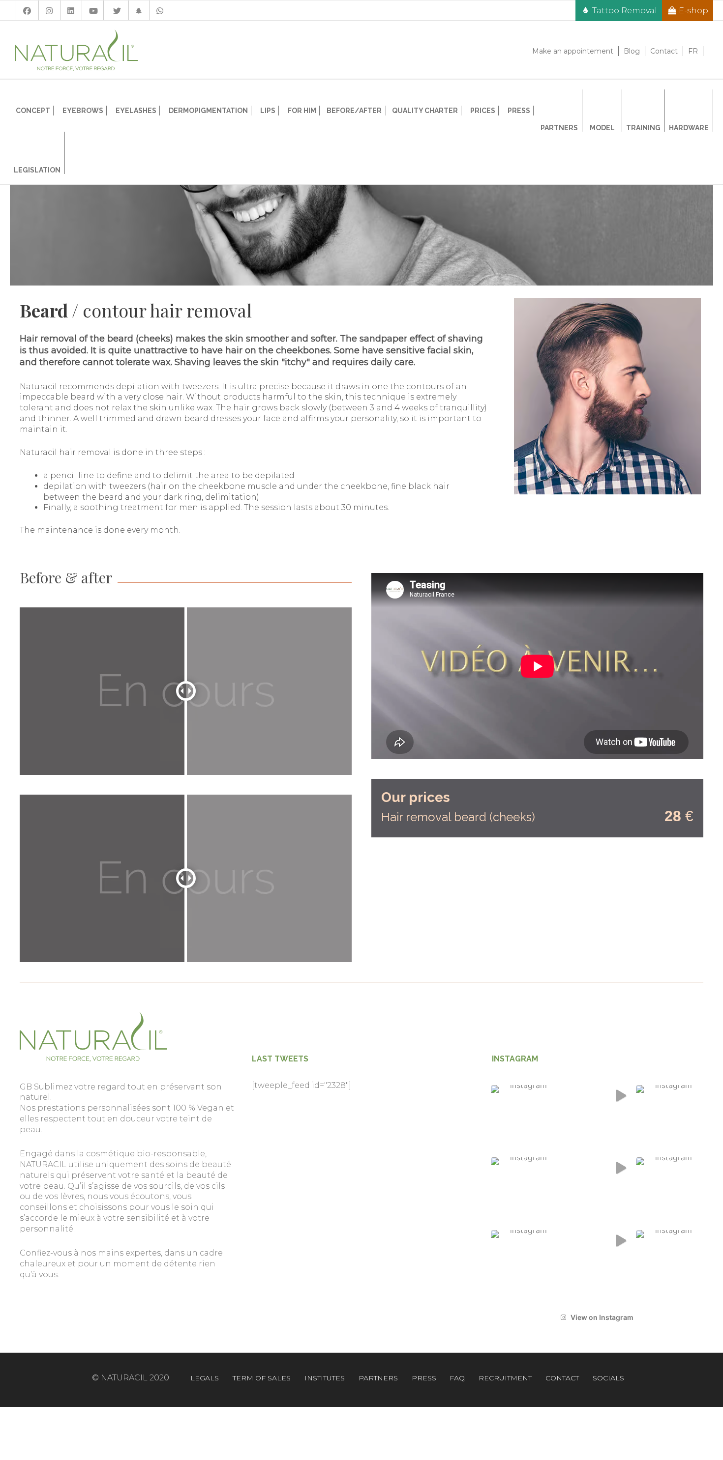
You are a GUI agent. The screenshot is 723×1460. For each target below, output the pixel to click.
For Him (302, 111)
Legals (204, 1378)
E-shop (693, 10)
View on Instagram (602, 1317)
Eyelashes (136, 111)
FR (693, 51)
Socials (608, 1378)
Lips (267, 111)
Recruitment (505, 1378)
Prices (482, 111)
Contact (664, 51)
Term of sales (262, 1378)
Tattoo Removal (624, 10)
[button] (524, 1118)
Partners (378, 1378)
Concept (33, 111)
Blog (632, 51)
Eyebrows (82, 111)
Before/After (354, 111)
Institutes (324, 1378)
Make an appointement (572, 51)
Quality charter (425, 111)
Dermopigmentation (208, 111)
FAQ (457, 1378)
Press (519, 111)
